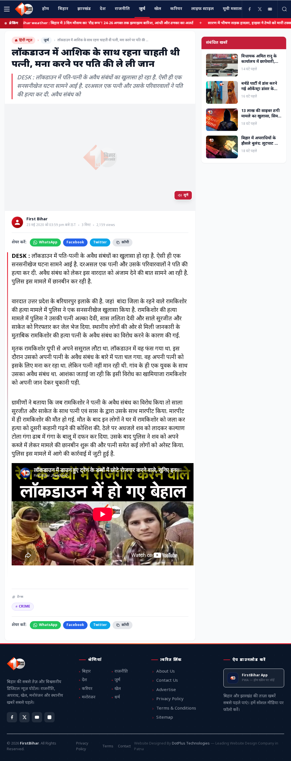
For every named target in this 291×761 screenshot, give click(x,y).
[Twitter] (260, 9)
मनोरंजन (88, 697)
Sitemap (164, 717)
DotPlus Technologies (191, 743)
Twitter (100, 242)
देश (84, 680)
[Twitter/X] (24, 717)
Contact (124, 746)
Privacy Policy (170, 699)
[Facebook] (249, 9)
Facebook (75, 242)
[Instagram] (49, 717)
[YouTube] (270, 9)
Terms (107, 746)
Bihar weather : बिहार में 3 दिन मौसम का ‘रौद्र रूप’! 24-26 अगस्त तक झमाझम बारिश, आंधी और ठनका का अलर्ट (87, 23)
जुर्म (46, 40)
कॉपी (125, 242)
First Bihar (36, 219)
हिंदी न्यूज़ (25, 40)
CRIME (22, 606)
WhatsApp (48, 242)
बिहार (86, 671)
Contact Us (167, 680)
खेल (118, 689)
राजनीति (121, 671)
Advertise (166, 690)
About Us (165, 671)
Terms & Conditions (176, 708)
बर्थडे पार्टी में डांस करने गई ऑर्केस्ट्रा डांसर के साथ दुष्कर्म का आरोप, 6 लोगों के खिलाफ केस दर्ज (261, 92)
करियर (87, 689)
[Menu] (7, 9)
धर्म (117, 697)
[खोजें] (284, 9)
